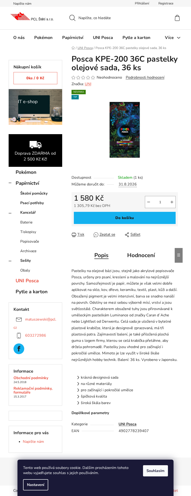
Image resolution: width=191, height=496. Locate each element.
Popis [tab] (101, 255)
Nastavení (35, 484)
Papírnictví (27, 183)
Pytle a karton (32, 291)
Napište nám (22, 3)
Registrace (165, 3)
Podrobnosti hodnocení (145, 77)
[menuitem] (19, 37)
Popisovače (29, 241)
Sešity (25, 260)
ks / (35, 78)
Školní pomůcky (34, 193)
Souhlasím (155, 470)
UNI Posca (27, 280)
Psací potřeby (32, 203)
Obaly (25, 270)
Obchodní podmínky (31, 378)
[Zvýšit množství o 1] (171, 202)
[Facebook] (19, 348)
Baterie (26, 222)
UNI (88, 84)
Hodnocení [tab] (141, 255)
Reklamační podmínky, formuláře (33, 391)
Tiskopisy (28, 231)
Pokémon (26, 172)
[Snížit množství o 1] (148, 202)
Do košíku (124, 217)
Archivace (28, 251)
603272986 (35, 335)
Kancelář (28, 212)
